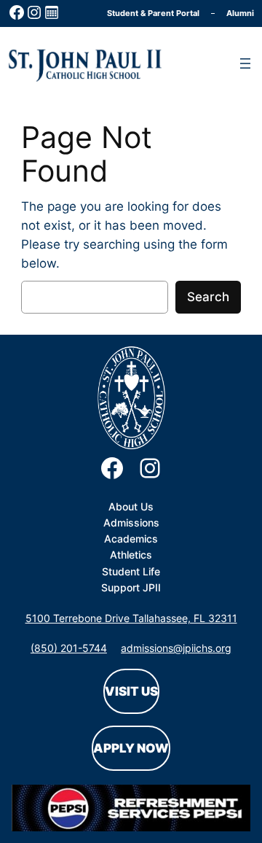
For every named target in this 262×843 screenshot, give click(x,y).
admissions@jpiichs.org (176, 648)
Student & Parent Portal (153, 13)
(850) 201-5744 (69, 648)
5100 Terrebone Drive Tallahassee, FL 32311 (131, 618)
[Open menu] (245, 63)
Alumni (240, 13)
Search (208, 297)
